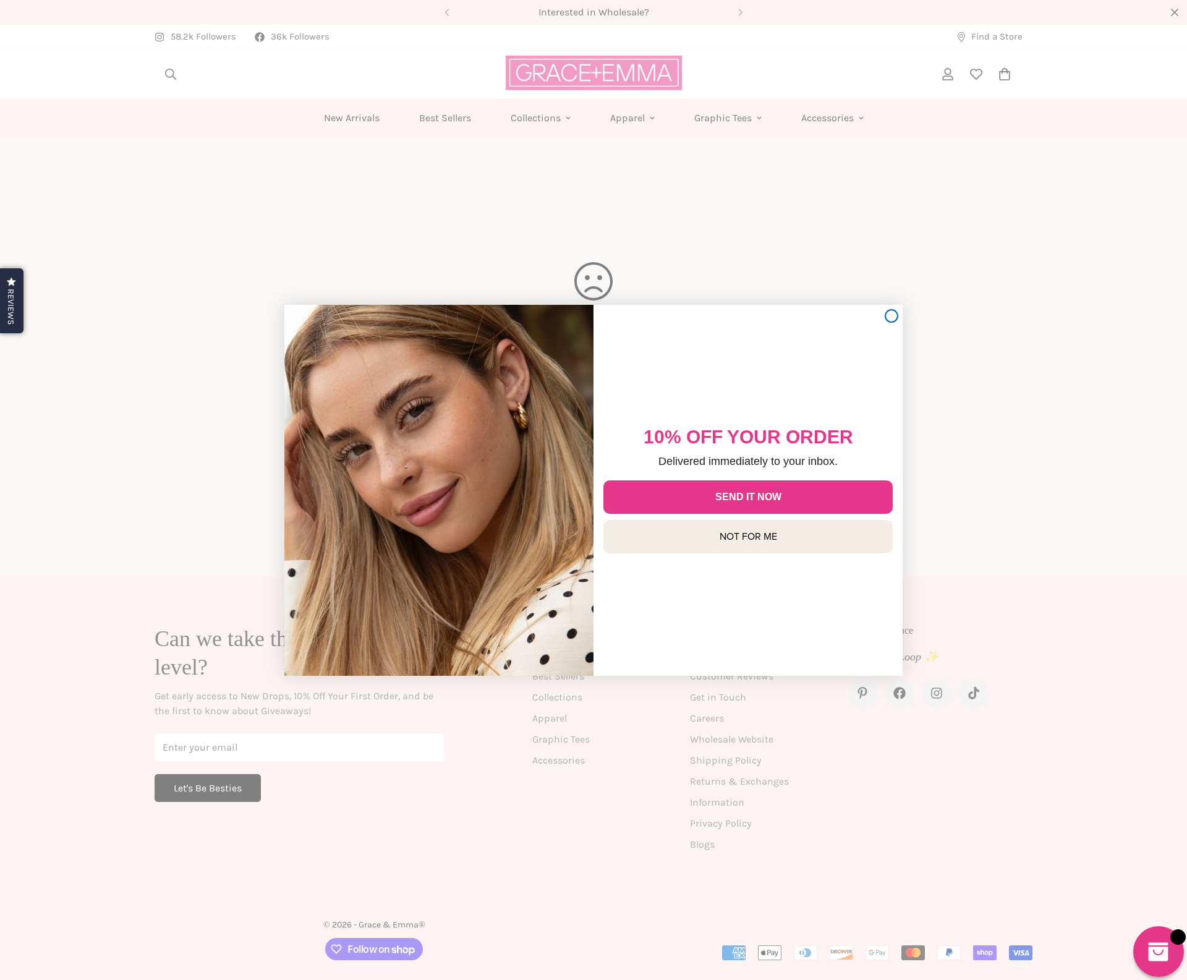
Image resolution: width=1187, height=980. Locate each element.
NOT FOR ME (748, 536)
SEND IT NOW (748, 497)
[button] (11, 300)
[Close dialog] (891, 316)
